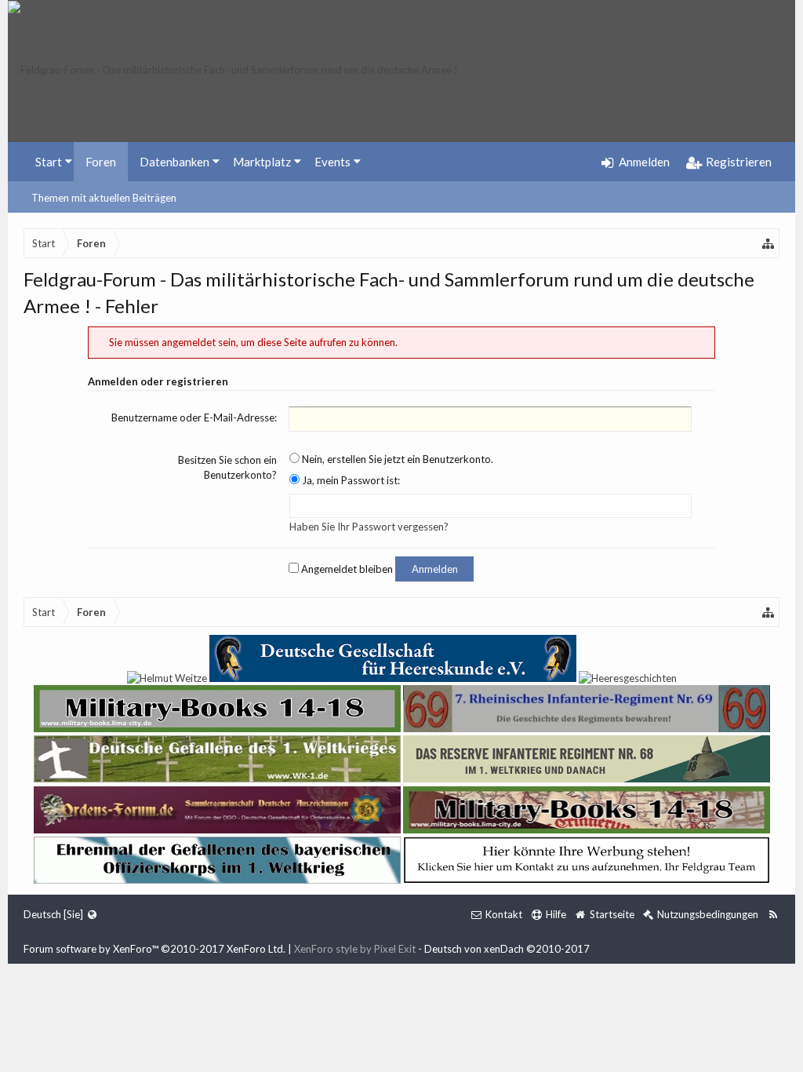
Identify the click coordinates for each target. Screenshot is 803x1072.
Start (48, 162)
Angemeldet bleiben (346, 569)
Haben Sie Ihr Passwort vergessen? (369, 526)
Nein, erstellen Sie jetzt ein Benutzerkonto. (396, 459)
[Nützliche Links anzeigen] (768, 243)
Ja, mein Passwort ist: (350, 480)
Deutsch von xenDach (507, 949)
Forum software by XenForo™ (154, 949)
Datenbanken (174, 162)
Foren (100, 162)
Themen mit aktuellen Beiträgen (103, 197)
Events (332, 162)
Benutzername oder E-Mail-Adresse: (194, 417)
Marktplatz (262, 162)
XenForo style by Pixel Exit (355, 949)
